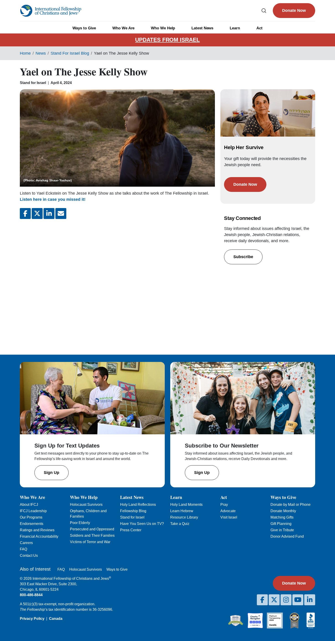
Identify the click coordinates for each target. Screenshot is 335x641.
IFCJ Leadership (33, 511)
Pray (224, 504)
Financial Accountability (39, 536)
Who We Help (163, 28)
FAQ (23, 549)
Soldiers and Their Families (92, 535)
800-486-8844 (31, 595)
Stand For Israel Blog (70, 53)
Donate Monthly (283, 511)
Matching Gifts (282, 517)
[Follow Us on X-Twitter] (274, 599)
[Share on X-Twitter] (37, 213)
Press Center (130, 530)
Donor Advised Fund (287, 536)
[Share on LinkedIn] (49, 213)
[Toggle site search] (264, 10)
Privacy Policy (32, 619)
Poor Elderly (80, 523)
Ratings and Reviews (37, 530)
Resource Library (184, 517)
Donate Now (294, 10)
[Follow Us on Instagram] (286, 599)
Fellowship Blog (133, 511)
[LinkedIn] (309, 599)
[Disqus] (117, 283)
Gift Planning (281, 524)
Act (259, 28)
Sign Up (51, 472)
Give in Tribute (282, 530)
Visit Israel (228, 517)
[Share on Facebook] (25, 213)
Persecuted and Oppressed (92, 529)
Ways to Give (84, 28)
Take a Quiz (179, 524)
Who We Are (123, 28)
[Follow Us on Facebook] (262, 599)
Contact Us (29, 555)
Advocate (228, 511)
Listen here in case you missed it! (52, 199)
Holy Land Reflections (138, 504)
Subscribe (243, 256)
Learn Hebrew (181, 511)
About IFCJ (29, 504)
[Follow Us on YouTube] (297, 599)
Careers (26, 543)
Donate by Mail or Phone (291, 504)
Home (25, 53)
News (41, 53)
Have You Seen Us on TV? (142, 524)
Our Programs (31, 517)
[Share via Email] (60, 213)
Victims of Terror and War (90, 542)
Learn (235, 28)
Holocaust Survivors (86, 504)
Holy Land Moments (186, 504)
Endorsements (31, 524)
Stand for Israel (132, 517)
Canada (55, 619)
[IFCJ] (50, 10)
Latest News (202, 28)
